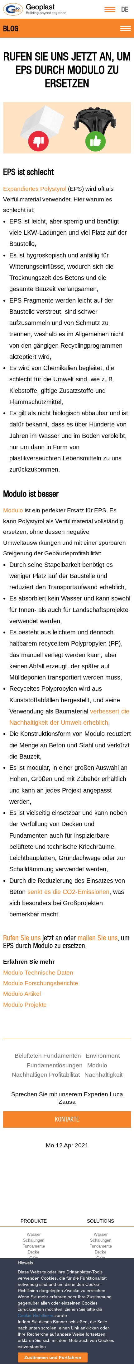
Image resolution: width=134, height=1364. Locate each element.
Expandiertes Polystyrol (34, 189)
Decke (33, 1252)
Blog (10, 28)
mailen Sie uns (97, 938)
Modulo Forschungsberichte (40, 983)
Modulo (13, 510)
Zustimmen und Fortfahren (52, 1357)
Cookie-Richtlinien (35, 1315)
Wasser (34, 1234)
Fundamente (33, 1246)
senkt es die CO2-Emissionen (68, 891)
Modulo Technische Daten (38, 972)
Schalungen (33, 1240)
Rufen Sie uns (22, 938)
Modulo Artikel (22, 993)
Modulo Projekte (25, 1004)
